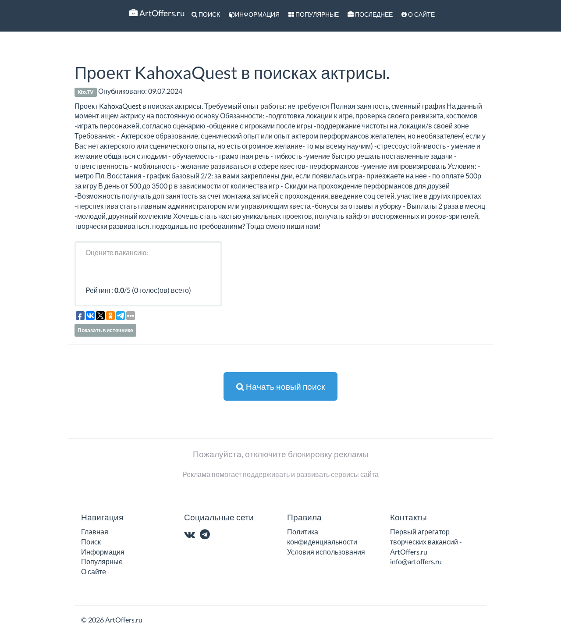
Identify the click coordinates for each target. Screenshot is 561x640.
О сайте (421, 14)
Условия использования (326, 552)
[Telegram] (206, 535)
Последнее (373, 14)
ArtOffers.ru (161, 13)
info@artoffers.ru (416, 561)
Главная (94, 531)
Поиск (208, 14)
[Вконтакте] (191, 535)
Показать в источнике (105, 330)
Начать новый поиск (284, 386)
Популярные (316, 14)
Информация (257, 14)
